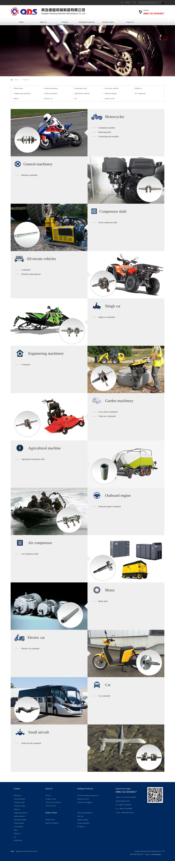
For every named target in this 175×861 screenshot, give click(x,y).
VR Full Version (50, 806)
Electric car (48, 99)
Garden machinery (51, 93)
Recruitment (80, 826)
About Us (43, 22)
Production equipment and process (87, 795)
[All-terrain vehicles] (126, 274)
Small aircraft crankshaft (31, 743)
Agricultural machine (82, 93)
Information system (83, 799)
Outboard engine (111, 93)
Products (65, 22)
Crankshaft (25, 270)
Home (21, 22)
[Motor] (49, 606)
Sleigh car (138, 88)
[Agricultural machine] (126, 464)
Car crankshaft (104, 696)
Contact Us (130, 22)
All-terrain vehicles (112, 88)
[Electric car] (126, 653)
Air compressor (140, 93)
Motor (16, 99)
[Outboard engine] (49, 511)
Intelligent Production (87, 22)
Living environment (83, 823)
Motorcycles (18, 88)
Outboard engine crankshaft (109, 506)
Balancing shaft (104, 132)
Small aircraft (110, 99)
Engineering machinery (22, 93)
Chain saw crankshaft (107, 416)
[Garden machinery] (49, 416)
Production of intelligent (84, 802)
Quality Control (108, 22)
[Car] (49, 700)
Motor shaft (103, 601)
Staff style (80, 816)
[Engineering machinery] (126, 369)
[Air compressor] (126, 558)
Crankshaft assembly (106, 128)
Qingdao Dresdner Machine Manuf (26, 851)
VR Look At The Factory (53, 802)
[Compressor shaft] (49, 227)
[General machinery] (126, 180)
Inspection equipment (51, 823)
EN (122, 2)
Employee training (82, 820)
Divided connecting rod (30, 274)
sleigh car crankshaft (106, 317)
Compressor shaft (80, 88)
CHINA (128, 2)
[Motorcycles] (49, 132)
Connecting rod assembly (108, 136)
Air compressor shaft (29, 554)
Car (75, 99)
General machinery (51, 88)
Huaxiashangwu (156, 854)
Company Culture (50, 799)
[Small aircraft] (126, 748)
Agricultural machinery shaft (32, 459)
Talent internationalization (84, 813)
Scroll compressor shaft (107, 222)
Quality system (50, 819)
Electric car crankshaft (30, 648)
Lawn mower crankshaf (107, 412)
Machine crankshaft (29, 175)
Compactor (25, 364)
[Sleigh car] (49, 322)
